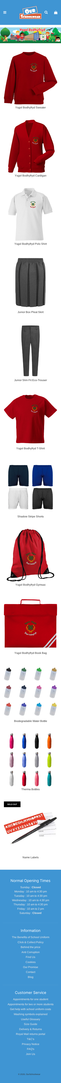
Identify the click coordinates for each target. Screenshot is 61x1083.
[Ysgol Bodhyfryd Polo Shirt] (30, 214)
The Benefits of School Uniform (30, 937)
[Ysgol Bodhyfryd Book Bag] (30, 623)
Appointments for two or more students (31, 1004)
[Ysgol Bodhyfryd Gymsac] (30, 555)
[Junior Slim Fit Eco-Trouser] (30, 350)
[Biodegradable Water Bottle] (30, 691)
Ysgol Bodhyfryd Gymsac (30, 584)
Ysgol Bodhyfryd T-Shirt (30, 448)
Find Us (30, 957)
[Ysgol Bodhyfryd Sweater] (30, 78)
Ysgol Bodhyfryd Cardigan (30, 175)
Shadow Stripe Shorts (30, 516)
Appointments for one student (30, 999)
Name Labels (31, 857)
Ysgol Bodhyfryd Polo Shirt (30, 243)
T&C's (30, 1039)
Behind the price (30, 947)
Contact (30, 972)
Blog (30, 977)
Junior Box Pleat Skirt (31, 312)
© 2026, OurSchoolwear (29, 1074)
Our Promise (30, 967)
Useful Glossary (30, 1019)
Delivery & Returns (30, 1029)
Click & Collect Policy (31, 942)
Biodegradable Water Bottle (30, 721)
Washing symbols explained (30, 1014)
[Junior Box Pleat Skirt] (30, 282)
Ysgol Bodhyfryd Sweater (30, 107)
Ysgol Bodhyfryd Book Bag (30, 653)
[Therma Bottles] (30, 759)
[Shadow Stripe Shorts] (30, 487)
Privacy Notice (30, 1044)
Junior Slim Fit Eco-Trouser (30, 380)
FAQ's (30, 1049)
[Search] (46, 12)
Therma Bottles (30, 789)
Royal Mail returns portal (30, 1034)
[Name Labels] (30, 827)
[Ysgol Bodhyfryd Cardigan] (30, 146)
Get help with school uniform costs (30, 1009)
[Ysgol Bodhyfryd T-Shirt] (30, 418)
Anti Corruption (31, 952)
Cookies (31, 962)
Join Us (30, 1054)
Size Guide (30, 1024)
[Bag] (55, 12)
